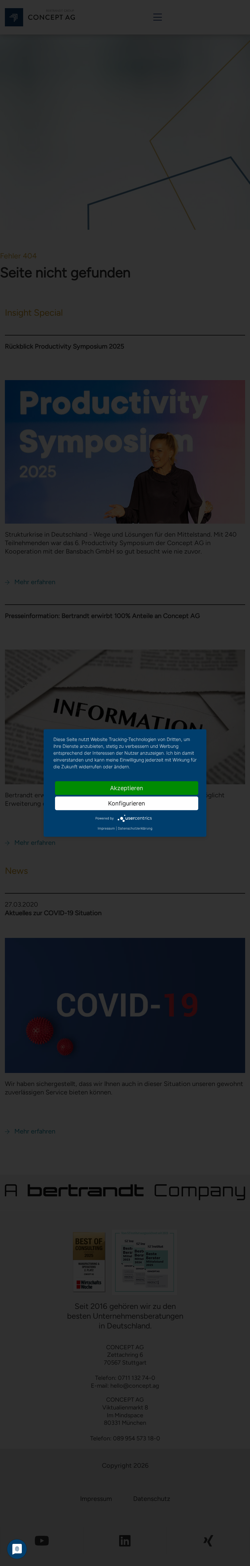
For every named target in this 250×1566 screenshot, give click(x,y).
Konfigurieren (126, 803)
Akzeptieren (126, 788)
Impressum (106, 828)
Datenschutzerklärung (135, 828)
